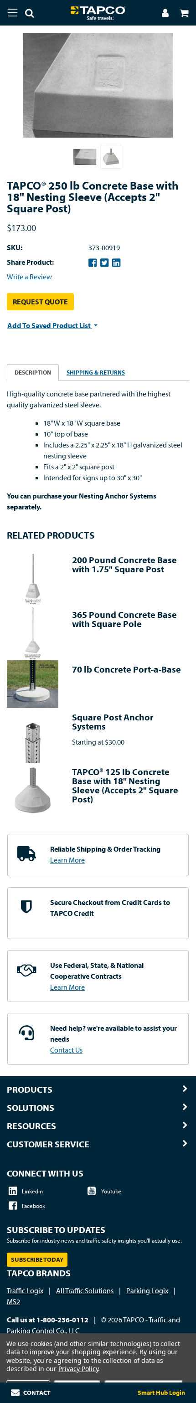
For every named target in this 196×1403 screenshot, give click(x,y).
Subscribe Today (37, 1259)
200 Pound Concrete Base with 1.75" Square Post (124, 564)
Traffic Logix (25, 1290)
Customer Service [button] (48, 1144)
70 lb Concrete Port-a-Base (126, 669)
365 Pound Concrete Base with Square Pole (124, 619)
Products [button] (29, 1089)
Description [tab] (33, 372)
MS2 (13, 1301)
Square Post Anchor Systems (113, 721)
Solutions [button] (30, 1107)
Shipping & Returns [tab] (96, 372)
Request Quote (40, 301)
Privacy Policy (78, 1368)
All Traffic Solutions (84, 1290)
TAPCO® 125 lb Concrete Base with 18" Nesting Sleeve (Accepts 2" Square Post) (125, 785)
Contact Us (66, 1049)
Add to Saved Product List (49, 325)
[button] (26, 14)
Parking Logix (147, 1290)
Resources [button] (31, 1126)
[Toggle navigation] (12, 13)
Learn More (67, 859)
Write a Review (29, 276)
